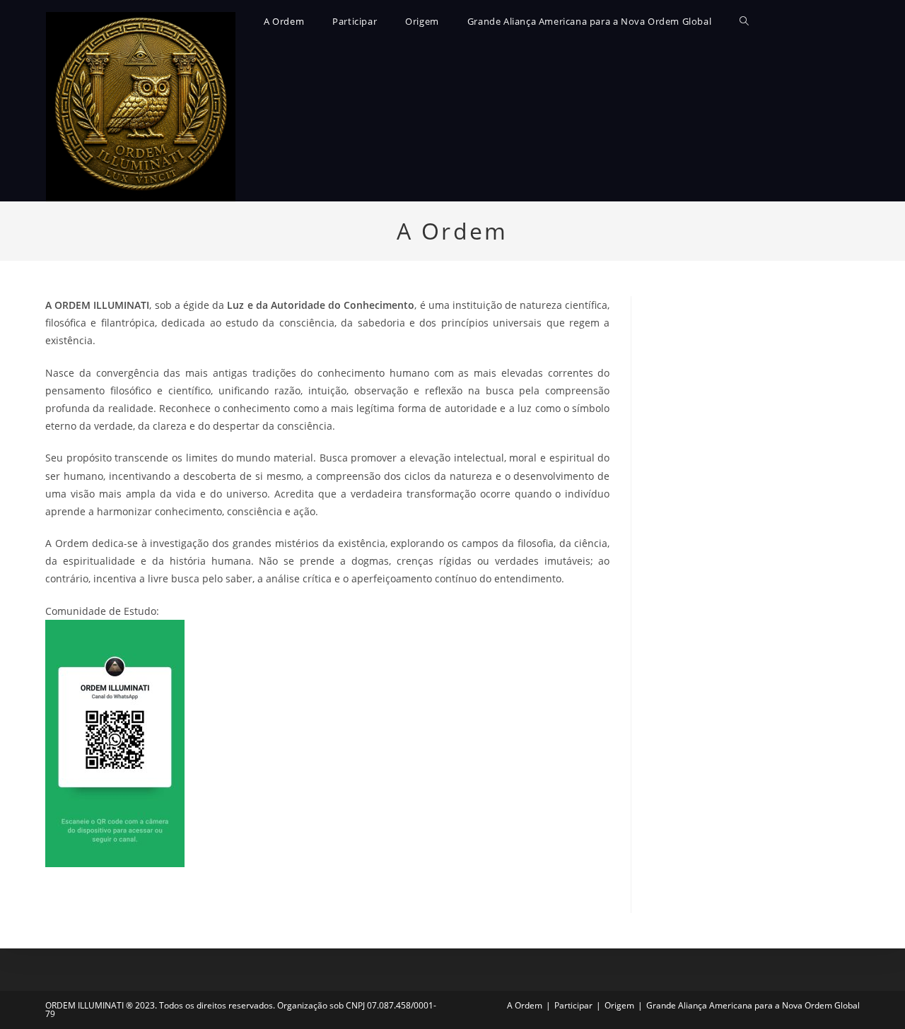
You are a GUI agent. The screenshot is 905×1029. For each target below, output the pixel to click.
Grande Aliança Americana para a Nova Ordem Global (753, 1005)
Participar (573, 1005)
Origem (619, 1005)
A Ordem (524, 1005)
